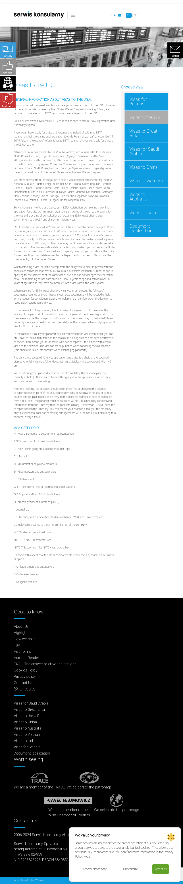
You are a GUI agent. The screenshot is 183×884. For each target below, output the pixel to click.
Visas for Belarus (138, 101)
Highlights (21, 633)
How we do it (24, 639)
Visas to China (143, 167)
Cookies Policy (25, 670)
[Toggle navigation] (72, 15)
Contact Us (23, 683)
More (87, 856)
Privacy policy (25, 676)
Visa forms (22, 651)
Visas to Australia (138, 197)
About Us (21, 626)
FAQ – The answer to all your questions (45, 664)
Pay (17, 645)
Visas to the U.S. (145, 117)
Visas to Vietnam (146, 180)
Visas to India (142, 212)
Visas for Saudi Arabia (144, 151)
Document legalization (140, 228)
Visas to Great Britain (143, 133)
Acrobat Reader (26, 658)
